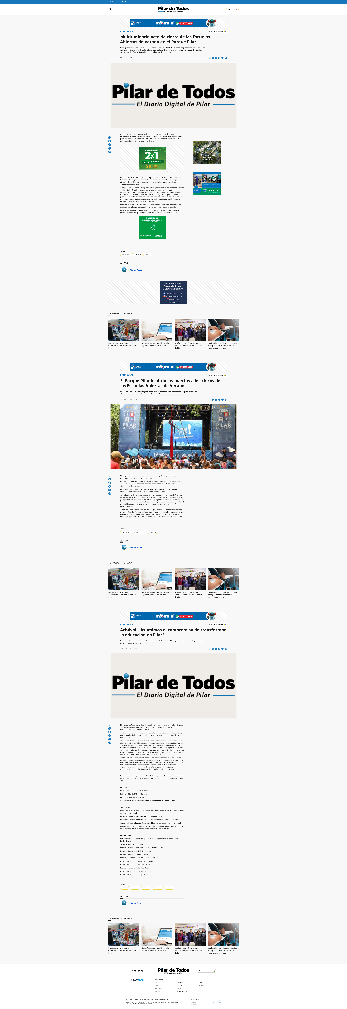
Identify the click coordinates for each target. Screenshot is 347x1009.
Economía (200, 2)
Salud (177, 2)
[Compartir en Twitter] (219, 58)
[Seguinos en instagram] (139, 971)
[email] (222, 58)
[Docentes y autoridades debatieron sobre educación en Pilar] (123, 330)
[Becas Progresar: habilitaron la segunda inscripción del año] (157, 330)
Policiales (192, 2)
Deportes (216, 2)
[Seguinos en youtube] (132, 971)
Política (170, 2)
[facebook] (216, 58)
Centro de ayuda (195, 999)
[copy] (226, 58)
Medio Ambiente (226, 2)
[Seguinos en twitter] (135, 971)
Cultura (235, 2)
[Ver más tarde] (210, 58)
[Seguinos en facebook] (142, 971)
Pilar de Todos (135, 270)
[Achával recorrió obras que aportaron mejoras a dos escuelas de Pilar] (190, 330)
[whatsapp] (213, 58)
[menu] (110, 9)
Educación (184, 2)
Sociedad (209, 2)
